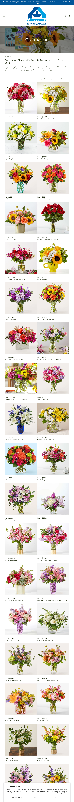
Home (6, 56)
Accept (36, 797)
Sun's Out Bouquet (11, 239)
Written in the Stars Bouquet (47, 560)
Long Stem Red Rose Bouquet (47, 239)
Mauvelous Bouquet (11, 560)
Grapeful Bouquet (11, 319)
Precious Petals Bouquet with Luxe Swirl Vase (52, 600)
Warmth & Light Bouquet (46, 319)
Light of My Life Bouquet (45, 480)
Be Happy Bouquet (43, 279)
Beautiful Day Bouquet (12, 760)
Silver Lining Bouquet (12, 640)
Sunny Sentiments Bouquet (46, 440)
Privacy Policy (62, 793)
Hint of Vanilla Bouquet (45, 640)
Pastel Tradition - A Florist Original (49, 359)
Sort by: (40, 79)
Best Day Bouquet (43, 159)
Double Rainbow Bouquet (13, 199)
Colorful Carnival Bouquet (13, 480)
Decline (56, 797)
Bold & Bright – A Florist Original (16, 399)
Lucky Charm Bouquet (12, 720)
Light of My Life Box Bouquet (15, 359)
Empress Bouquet (43, 520)
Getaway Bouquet (43, 760)
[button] (4, 16)
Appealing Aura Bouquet (13, 680)
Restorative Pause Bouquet (14, 440)
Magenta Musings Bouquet (14, 600)
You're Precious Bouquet (13, 119)
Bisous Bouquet (42, 720)
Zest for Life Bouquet (44, 199)
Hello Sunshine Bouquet (45, 119)
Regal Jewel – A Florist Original (15, 279)
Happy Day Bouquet (11, 159)
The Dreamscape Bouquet (13, 520)
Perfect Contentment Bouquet (47, 680)
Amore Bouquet (42, 399)
